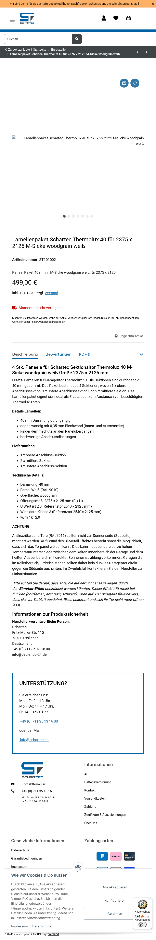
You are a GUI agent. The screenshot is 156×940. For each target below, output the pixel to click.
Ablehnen (114, 914)
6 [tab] (87, 216)
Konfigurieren (115, 900)
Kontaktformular (33, 784)
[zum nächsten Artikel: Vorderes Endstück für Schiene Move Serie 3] (146, 52)
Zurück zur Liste (19, 49)
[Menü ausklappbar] (12, 18)
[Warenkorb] (130, 18)
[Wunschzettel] (116, 18)
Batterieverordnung (98, 782)
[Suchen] (77, 39)
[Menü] (149, 899)
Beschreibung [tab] (25, 354)
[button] (104, 18)
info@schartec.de (34, 740)
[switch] (143, 924)
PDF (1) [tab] (85, 354)
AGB (87, 774)
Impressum (19, 926)
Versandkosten (95, 798)
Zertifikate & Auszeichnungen (105, 815)
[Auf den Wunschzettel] (134, 83)
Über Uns (90, 823)
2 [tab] (68, 216)
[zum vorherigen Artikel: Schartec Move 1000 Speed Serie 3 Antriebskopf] (137, 52)
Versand (51, 293)
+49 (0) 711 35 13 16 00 (39, 721)
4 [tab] (78, 216)
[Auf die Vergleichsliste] (124, 83)
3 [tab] (73, 216)
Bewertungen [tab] (59, 354)
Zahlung (90, 807)
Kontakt (89, 790)
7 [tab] (91, 216)
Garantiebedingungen (26, 858)
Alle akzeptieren (115, 887)
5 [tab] (82, 216)
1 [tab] (64, 216)
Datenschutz (41, 926)
